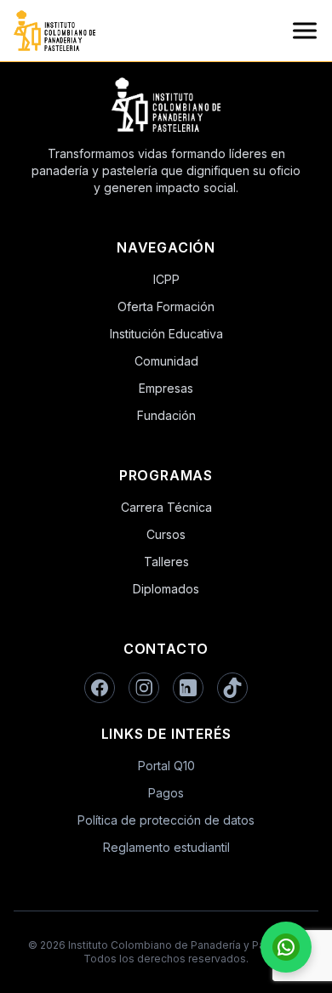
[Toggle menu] (304, 30)
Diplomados (166, 589)
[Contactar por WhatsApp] (286, 947)
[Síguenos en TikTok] (232, 687)
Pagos (166, 793)
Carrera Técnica (166, 507)
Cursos (166, 534)
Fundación (166, 415)
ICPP (166, 279)
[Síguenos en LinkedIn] (188, 687)
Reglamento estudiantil (166, 847)
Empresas (166, 388)
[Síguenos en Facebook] (99, 687)
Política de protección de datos (166, 820)
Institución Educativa (166, 333)
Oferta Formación (166, 306)
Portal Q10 (166, 765)
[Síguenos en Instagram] (144, 687)
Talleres (166, 561)
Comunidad (166, 361)
